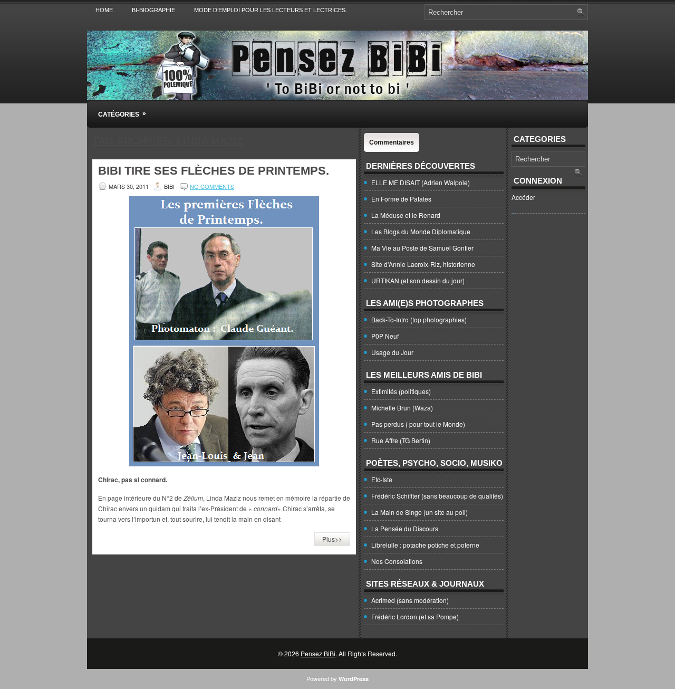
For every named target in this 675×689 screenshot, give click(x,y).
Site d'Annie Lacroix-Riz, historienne (423, 264)
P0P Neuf (385, 335)
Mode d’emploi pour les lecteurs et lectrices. (270, 10)
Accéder (523, 197)
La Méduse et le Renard (405, 214)
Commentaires (391, 142)
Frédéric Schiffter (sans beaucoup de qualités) (437, 495)
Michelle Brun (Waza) (402, 407)
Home (104, 10)
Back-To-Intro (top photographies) (419, 319)
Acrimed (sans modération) (410, 600)
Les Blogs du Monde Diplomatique (420, 231)
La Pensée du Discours (404, 528)
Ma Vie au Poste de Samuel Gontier (422, 247)
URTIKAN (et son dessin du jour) (418, 280)
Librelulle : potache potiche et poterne (425, 544)
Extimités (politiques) (401, 391)
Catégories (122, 114)
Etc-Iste (381, 479)
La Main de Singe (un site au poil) (419, 512)
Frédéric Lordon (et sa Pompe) (415, 616)
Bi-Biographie (153, 10)
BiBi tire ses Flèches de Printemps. (213, 170)
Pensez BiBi (318, 653)
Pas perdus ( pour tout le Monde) (418, 423)
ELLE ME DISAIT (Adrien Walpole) (420, 182)
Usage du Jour (392, 352)
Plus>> (332, 538)
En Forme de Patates (401, 198)
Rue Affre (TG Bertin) (400, 440)
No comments (212, 186)
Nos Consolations (396, 561)
